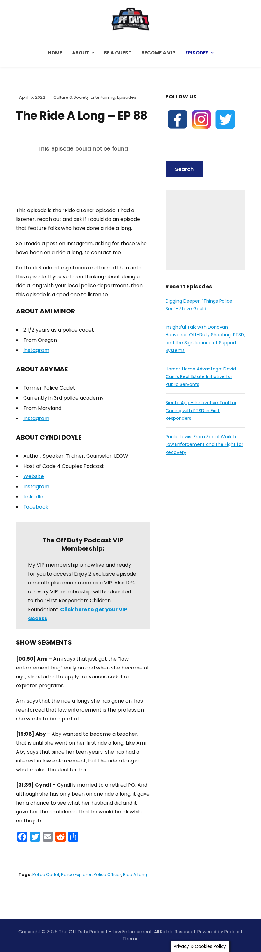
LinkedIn (33, 496)
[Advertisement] (205, 230)
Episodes (197, 52)
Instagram (36, 350)
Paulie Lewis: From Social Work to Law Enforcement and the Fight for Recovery (204, 444)
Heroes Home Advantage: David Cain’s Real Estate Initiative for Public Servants (201, 377)
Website (33, 476)
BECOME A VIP (158, 52)
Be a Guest (117, 52)
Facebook (35, 507)
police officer (107, 874)
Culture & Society (71, 97)
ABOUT (80, 52)
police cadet (45, 874)
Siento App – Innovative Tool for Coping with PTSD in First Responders (201, 410)
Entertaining (103, 97)
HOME (55, 52)
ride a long (135, 874)
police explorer (76, 874)
